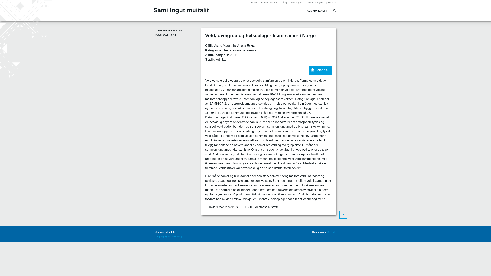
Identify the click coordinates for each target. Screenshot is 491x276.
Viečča (322, 70)
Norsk (254, 2)
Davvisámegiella (270, 2)
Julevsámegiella (315, 2)
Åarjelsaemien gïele (293, 2)
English (332, 2)
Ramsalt (331, 232)
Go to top (343, 215)
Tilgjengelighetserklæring (168, 236)
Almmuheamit (317, 10)
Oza (334, 10)
